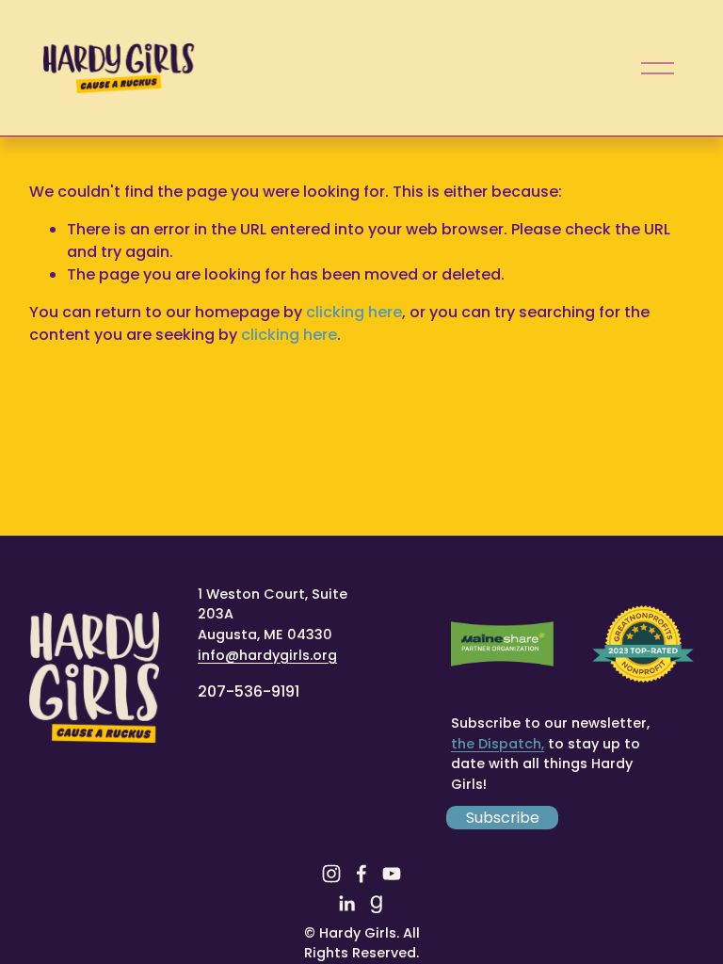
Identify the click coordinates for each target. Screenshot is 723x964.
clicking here (354, 312)
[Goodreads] (376, 903)
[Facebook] (361, 873)
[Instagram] (331, 873)
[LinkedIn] (346, 903)
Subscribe (502, 817)
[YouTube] (391, 873)
